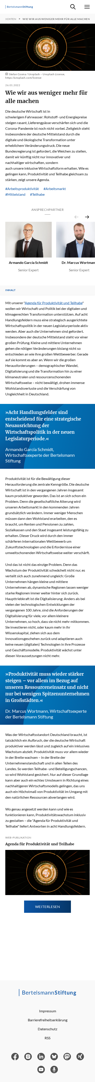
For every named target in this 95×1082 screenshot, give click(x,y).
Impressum (47, 1011)
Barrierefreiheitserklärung (47, 1020)
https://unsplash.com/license (23, 77)
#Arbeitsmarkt (55, 189)
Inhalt (10, 290)
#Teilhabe (37, 194)
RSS (47, 1038)
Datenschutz (47, 1029)
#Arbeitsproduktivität (22, 189)
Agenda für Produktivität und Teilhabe (53, 303)
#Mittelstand (15, 194)
